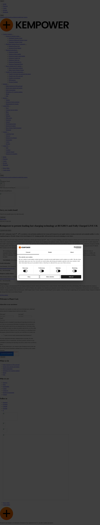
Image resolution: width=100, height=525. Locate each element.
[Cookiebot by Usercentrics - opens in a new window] (75, 247)
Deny (29, 276)
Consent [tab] (28, 252)
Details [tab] (50, 252)
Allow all (71, 276)
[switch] (42, 271)
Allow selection (50, 276)
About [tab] (72, 252)
